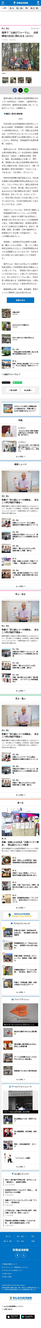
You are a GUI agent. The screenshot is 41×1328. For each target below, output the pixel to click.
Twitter (23, 1255)
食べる (12, 8)
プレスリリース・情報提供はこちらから (15, 1267)
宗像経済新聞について (10, 1264)
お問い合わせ (7, 1273)
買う (27, 8)
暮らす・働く (35, 8)
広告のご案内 (7, 1277)
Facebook (17, 1255)
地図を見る (20, 300)
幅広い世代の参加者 (14, 114)
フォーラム (13, 39)
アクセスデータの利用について (12, 1270)
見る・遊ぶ (19, 8)
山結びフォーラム (11, 374)
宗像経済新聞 (20, 2)
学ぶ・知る (5, 28)
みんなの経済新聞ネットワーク (20, 1298)
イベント (5, 39)
